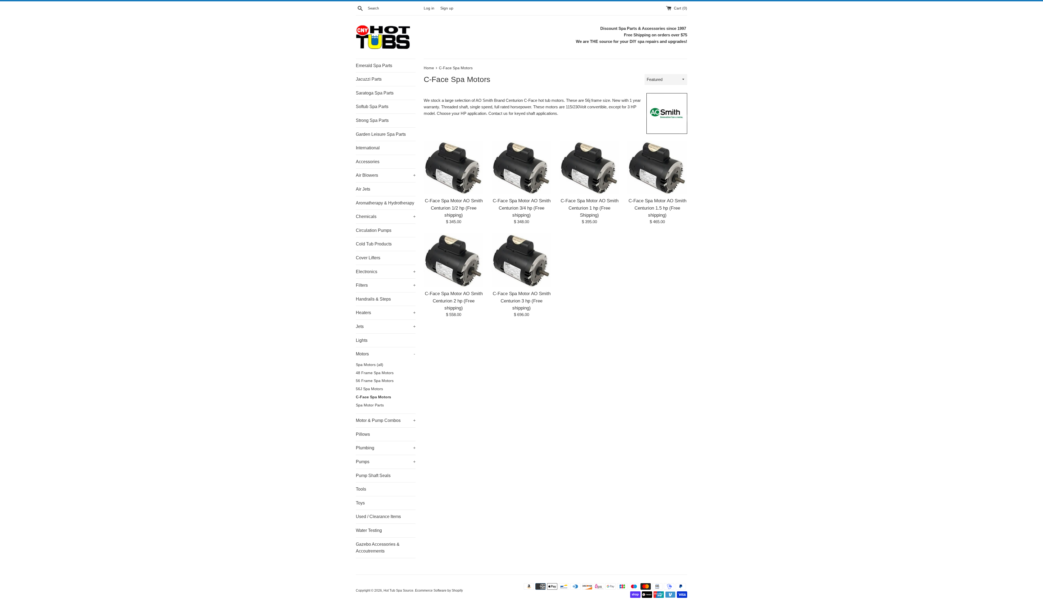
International (368, 148)
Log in (429, 8)
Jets (386, 326)
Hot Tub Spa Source (398, 590)
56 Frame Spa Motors (375, 381)
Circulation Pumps (373, 230)
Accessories (367, 161)
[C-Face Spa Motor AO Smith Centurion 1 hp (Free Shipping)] (589, 168)
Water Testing (369, 530)
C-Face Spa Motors (373, 397)
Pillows (363, 434)
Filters (386, 285)
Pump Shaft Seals (373, 475)
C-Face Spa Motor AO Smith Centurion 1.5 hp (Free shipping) (657, 207)
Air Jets (363, 189)
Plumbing (386, 448)
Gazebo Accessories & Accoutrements (378, 548)
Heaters (386, 312)
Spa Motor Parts (370, 405)
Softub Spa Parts (372, 106)
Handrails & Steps (373, 299)
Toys (360, 503)
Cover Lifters (368, 257)
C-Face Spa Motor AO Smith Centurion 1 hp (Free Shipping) (589, 207)
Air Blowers (386, 175)
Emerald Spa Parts (374, 65)
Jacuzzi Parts (369, 79)
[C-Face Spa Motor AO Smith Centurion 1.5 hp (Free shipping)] (657, 168)
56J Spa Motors (369, 389)
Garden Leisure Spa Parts (381, 134)
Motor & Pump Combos (386, 420)
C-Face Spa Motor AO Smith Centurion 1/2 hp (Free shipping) (454, 207)
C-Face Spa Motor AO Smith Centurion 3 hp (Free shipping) (522, 300)
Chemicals (386, 216)
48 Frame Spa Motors (375, 373)
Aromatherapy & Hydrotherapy (385, 203)
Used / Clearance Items (378, 516)
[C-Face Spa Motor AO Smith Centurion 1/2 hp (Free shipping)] (453, 168)
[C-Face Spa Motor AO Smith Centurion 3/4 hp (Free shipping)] (521, 168)
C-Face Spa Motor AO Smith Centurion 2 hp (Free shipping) (454, 300)
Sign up (446, 8)
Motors (385, 354)
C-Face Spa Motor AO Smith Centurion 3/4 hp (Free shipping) (522, 207)
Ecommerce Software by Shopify (439, 590)
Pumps (386, 461)
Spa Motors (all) (369, 365)
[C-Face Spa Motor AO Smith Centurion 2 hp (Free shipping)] (453, 260)
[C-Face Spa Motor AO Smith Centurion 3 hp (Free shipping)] (521, 260)
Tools (361, 489)
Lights (361, 340)
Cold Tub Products (374, 244)
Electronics (386, 271)
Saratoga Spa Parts (375, 93)
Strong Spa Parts (372, 120)
